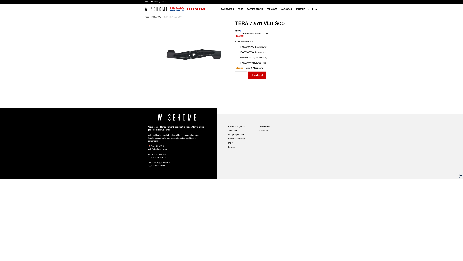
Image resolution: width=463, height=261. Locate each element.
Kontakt (300, 9)
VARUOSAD (286, 9)
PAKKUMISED (227, 9)
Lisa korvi (257, 75)
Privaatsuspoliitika (236, 139)
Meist (230, 143)
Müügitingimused (236, 134)
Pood (240, 9)
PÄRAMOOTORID (255, 9)
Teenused (272, 9)
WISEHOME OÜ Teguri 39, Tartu (156, 2)
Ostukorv (263, 130)
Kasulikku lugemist (236, 126)
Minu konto (264, 126)
